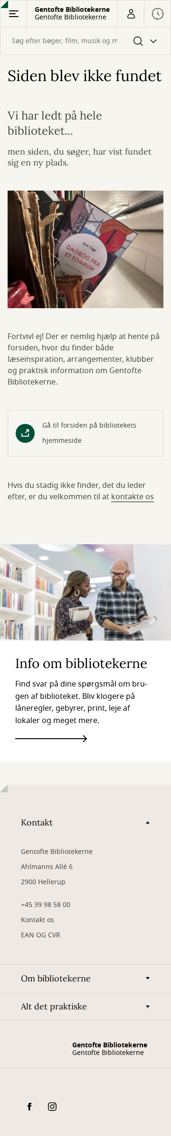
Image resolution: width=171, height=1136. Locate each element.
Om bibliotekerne (56, 978)
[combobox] (85, 41)
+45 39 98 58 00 (45, 905)
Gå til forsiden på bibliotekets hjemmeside (89, 433)
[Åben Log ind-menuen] (130, 13)
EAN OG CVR (40, 935)
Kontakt (37, 822)
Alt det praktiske (54, 1006)
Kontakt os (37, 920)
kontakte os (132, 497)
